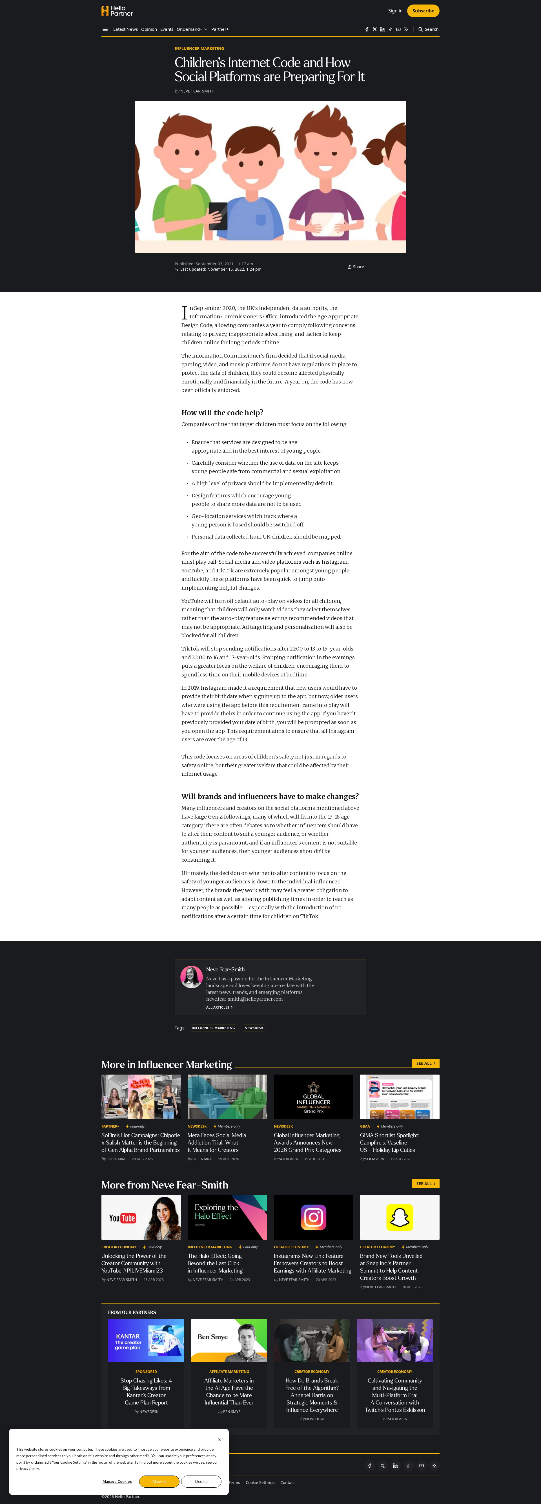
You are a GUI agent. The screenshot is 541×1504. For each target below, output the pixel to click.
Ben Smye (231, 1411)
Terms (234, 1482)
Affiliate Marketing (229, 1371)
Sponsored (146, 1371)
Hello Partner (127, 1496)
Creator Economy (118, 1246)
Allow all (159, 1481)
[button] (189, 29)
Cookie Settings (260, 1482)
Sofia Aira (116, 1158)
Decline (201, 1481)
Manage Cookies (117, 1481)
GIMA (365, 1126)
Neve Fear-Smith (197, 91)
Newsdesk (254, 1028)
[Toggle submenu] (205, 29)
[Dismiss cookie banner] (219, 1439)
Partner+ (110, 1126)
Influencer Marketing (199, 48)
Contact (287, 1482)
